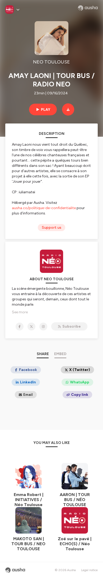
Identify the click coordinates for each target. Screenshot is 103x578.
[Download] (68, 109)
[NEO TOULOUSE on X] (31, 327)
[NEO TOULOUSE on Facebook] (20, 327)
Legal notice (89, 570)
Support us (51, 227)
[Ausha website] (88, 8)
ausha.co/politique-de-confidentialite (44, 208)
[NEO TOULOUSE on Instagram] (43, 327)
